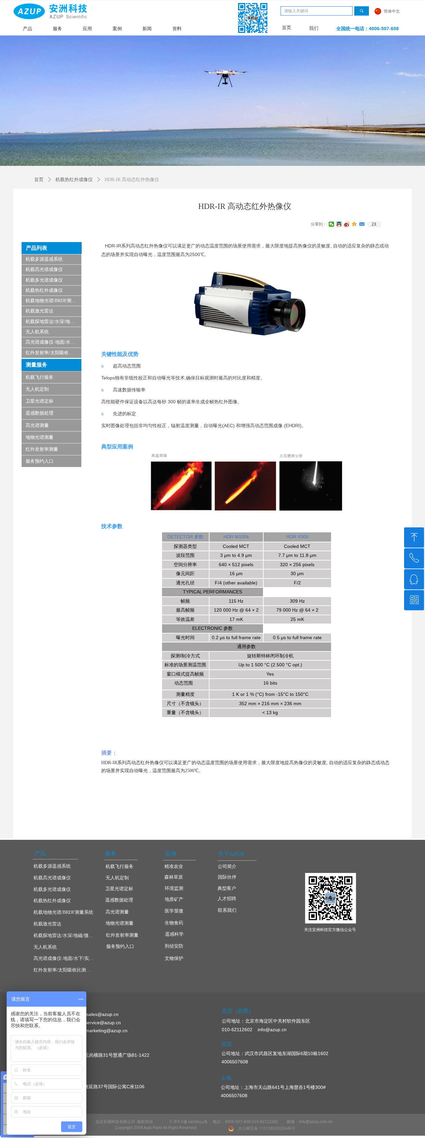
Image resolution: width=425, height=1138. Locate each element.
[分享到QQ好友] (339, 224)
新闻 (147, 28)
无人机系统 (37, 331)
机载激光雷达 (39, 310)
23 (374, 224)
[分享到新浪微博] (347, 224)
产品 (27, 28)
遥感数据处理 (39, 413)
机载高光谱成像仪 (44, 269)
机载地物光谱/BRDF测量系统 (53, 300)
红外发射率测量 (42, 449)
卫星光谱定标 (39, 401)
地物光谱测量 (39, 437)
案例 (117, 28)
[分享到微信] (331, 224)
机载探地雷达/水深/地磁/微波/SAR (53, 321)
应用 (87, 28)
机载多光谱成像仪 (44, 280)
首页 (38, 179)
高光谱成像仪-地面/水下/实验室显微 (53, 342)
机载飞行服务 (39, 377)
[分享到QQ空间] (354, 224)
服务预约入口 (39, 461)
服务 (57, 28)
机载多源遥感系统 (44, 259)
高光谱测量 (37, 425)
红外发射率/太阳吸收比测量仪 (53, 352)
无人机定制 (37, 389)
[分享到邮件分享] (362, 224)
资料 (177, 28)
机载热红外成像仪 (44, 290)
